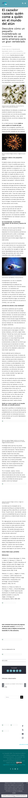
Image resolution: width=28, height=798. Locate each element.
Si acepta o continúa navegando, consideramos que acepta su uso (14, 796)
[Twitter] (22, 730)
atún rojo (22, 168)
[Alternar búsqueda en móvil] (22, 3)
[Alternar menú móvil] (25, 3)
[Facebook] (22, 726)
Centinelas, (18, 626)
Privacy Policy (21, 764)
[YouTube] (22, 734)
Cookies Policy (13, 764)
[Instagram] (22, 738)
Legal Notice (6, 764)
